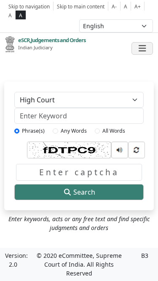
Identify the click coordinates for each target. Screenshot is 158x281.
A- (114, 6)
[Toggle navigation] (142, 48)
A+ (137, 6)
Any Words (74, 130)
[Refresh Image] (136, 149)
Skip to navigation (29, 6)
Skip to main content (80, 6)
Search (83, 192)
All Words (113, 130)
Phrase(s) (33, 130)
